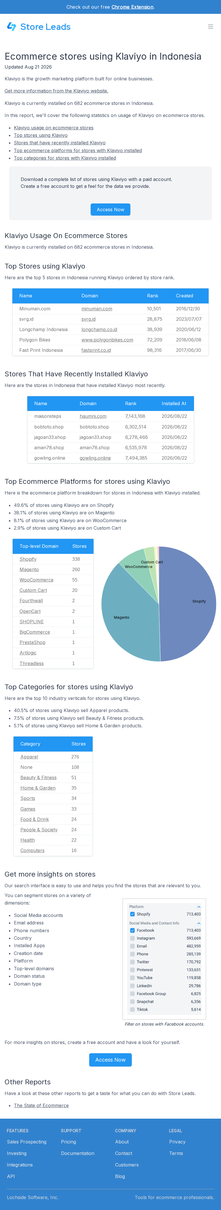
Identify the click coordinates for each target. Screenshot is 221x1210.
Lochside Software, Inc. (32, 1197)
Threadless (32, 663)
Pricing (68, 1142)
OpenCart (30, 611)
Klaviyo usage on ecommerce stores (54, 128)
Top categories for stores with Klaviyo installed (65, 158)
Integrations (20, 1165)
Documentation (77, 1153)
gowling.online (95, 458)
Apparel (29, 757)
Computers (32, 850)
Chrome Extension (132, 7)
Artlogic (28, 653)
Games (27, 809)
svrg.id (88, 319)
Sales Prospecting (26, 1142)
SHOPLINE (32, 621)
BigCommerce (35, 632)
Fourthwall (31, 600)
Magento (29, 569)
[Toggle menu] (210, 26)
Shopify (28, 559)
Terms (176, 1153)
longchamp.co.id (99, 329)
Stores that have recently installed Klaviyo (60, 143)
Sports (27, 798)
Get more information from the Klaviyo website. (56, 91)
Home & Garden (38, 788)
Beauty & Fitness (38, 777)
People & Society (39, 830)
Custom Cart (33, 590)
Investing (16, 1153)
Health (27, 840)
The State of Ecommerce (41, 1105)
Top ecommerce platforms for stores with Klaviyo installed (78, 150)
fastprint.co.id (96, 350)
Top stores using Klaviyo (41, 135)
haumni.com (93, 416)
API (11, 1176)
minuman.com (96, 309)
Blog (120, 1176)
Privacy (177, 1142)
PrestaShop (32, 642)
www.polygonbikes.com (107, 340)
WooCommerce (37, 580)
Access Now (110, 209)
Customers (127, 1165)
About (122, 1142)
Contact (123, 1153)
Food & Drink (34, 819)
